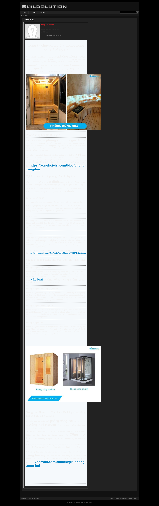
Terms (111, 498)
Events (33, 12)
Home (24, 12)
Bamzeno (71, 502)
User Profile (24, 15)
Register (130, 498)
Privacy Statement (120, 498)
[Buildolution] (44, 10)
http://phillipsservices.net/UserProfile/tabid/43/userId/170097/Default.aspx (58, 253)
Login (136, 498)
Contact (42, 12)
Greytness (89, 502)
